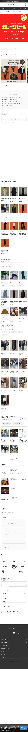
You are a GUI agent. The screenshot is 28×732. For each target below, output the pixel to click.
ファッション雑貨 (6, 606)
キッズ (23, 48)
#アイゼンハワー (5, 101)
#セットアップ (18, 101)
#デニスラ (4, 103)
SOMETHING (12, 332)
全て (4, 119)
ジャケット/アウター (7, 601)
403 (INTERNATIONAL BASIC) (9, 531)
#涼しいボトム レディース (17, 97)
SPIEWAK (3, 266)
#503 (11, 99)
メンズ (5, 48)
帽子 (4, 608)
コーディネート (20, 8)
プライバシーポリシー (13, 728)
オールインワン (6, 596)
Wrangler (4, 335)
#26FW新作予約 (5, 99)
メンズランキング (6, 423)
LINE (14, 634)
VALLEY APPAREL (9, 266)
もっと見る (23, 113)
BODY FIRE (6, 534)
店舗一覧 (25, 8)
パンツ (5, 122)
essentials (6, 544)
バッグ (4, 603)
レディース (14, 48)
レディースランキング (18, 423)
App (9, 634)
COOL (5, 539)
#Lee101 (15, 99)
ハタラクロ (6, 529)
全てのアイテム (3, 8)
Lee (20, 332)
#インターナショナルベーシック (14, 103)
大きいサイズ (6, 547)
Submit (3, 94)
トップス (9, 122)
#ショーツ (12, 101)
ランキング (14, 8)
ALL (12, 512)
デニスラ (5, 526)
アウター (13, 122)
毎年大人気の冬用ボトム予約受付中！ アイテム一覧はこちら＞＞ (14, 1)
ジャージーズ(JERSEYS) (8, 523)
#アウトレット (5, 105)
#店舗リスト (11, 105)
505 (5, 542)
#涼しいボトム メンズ (6, 97)
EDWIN (4, 332)
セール (9, 8)
